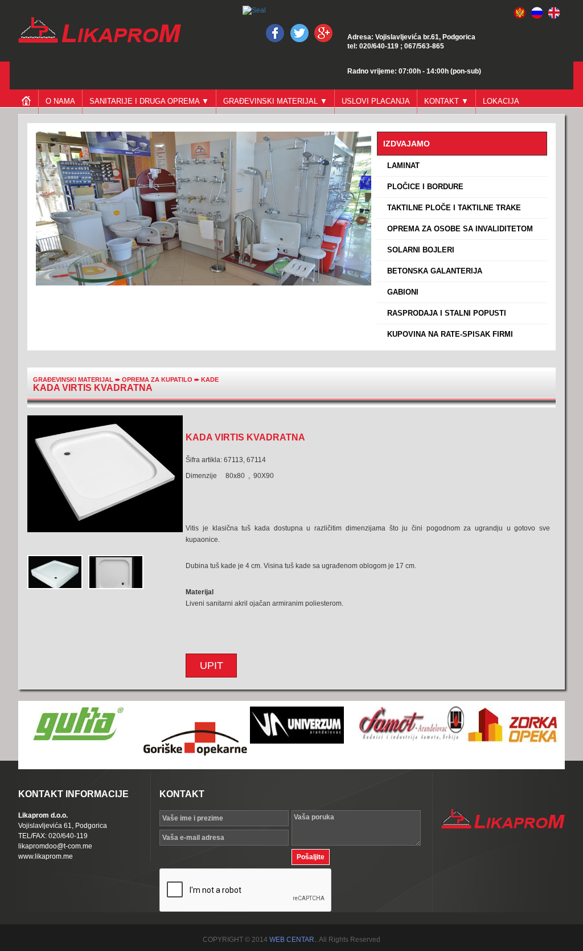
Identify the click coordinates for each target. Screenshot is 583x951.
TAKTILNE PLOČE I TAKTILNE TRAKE (452, 207)
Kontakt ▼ (446, 101)
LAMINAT (401, 165)
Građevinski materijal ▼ (275, 101)
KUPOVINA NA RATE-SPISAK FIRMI (448, 334)
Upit (211, 665)
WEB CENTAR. (292, 940)
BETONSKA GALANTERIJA (432, 271)
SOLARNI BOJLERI (418, 250)
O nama (60, 101)
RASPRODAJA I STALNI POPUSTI (444, 313)
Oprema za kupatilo (158, 379)
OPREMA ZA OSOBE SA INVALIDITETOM (458, 229)
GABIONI (400, 292)
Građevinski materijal (73, 379)
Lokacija (501, 101)
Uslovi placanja (376, 101)
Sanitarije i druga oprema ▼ (149, 101)
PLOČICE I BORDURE (423, 186)
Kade (210, 379)
